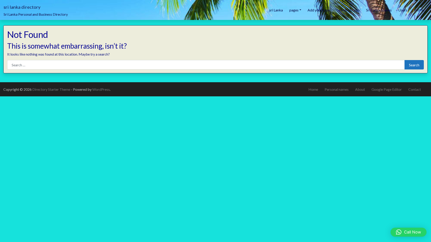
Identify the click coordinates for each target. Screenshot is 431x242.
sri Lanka (276, 10)
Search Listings (348, 10)
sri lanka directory (22, 7)
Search (414, 65)
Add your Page (319, 10)
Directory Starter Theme (51, 89)
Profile (419, 10)
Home (313, 89)
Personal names (337, 89)
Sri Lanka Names (379, 10)
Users (402, 10)
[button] (409, 232)
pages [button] (294, 10)
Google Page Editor (387, 89)
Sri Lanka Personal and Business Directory (36, 14)
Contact (414, 89)
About (360, 89)
